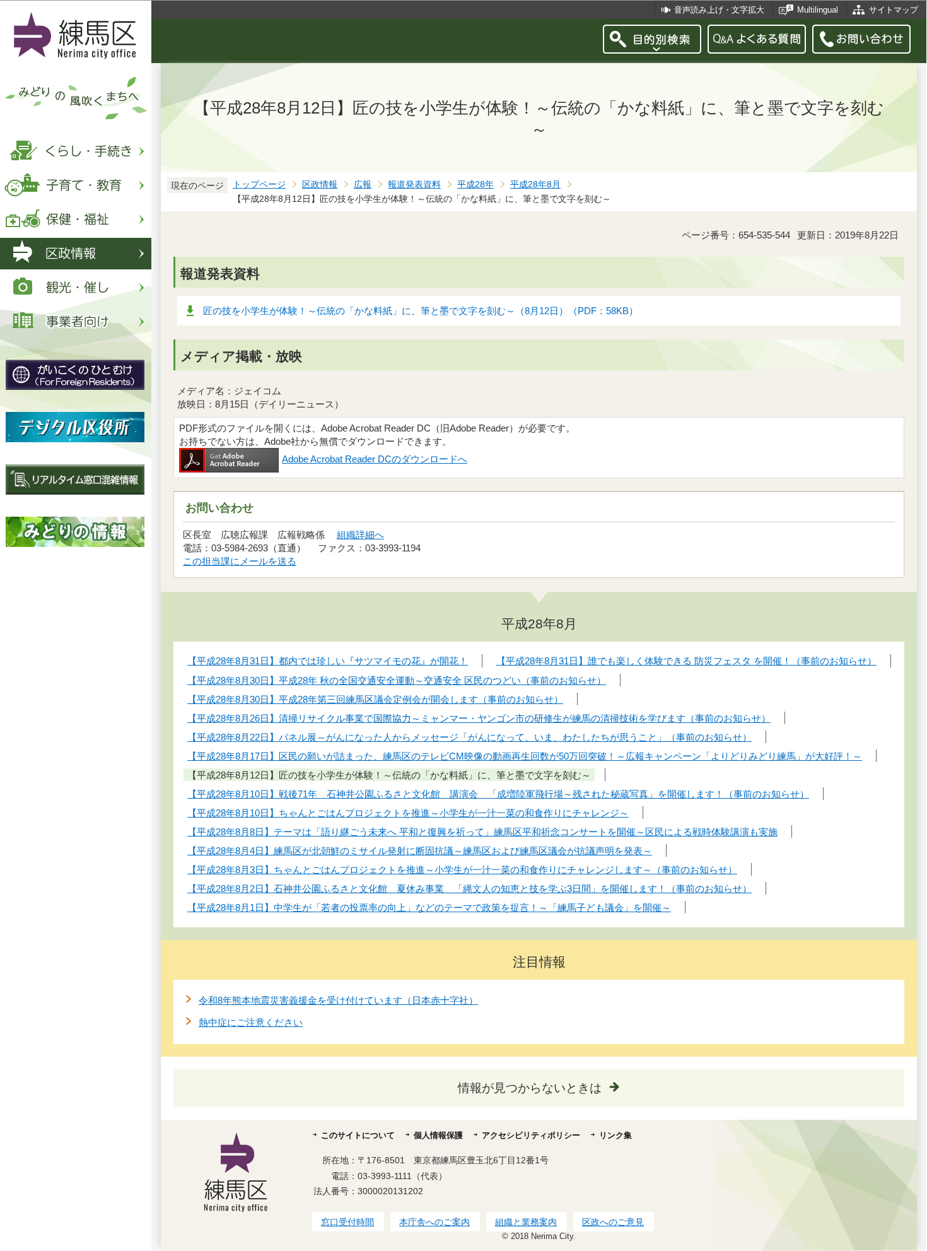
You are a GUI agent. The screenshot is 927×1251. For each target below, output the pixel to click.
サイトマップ (893, 10)
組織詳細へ (360, 534)
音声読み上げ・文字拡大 (719, 10)
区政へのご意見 (613, 1222)
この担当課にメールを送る (239, 561)
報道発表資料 (414, 184)
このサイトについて (358, 1135)
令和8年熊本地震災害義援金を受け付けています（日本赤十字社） (338, 1000)
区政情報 (319, 184)
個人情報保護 (438, 1135)
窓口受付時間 (347, 1222)
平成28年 (475, 184)
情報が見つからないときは (530, 1088)
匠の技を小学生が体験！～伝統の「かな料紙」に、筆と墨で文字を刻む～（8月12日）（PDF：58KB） (420, 310)
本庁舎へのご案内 (434, 1222)
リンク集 (615, 1135)
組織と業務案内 (526, 1222)
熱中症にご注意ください (251, 1022)
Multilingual (817, 10)
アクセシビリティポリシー (531, 1135)
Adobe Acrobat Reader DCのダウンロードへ (374, 459)
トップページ (259, 184)
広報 (362, 184)
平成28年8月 (535, 184)
